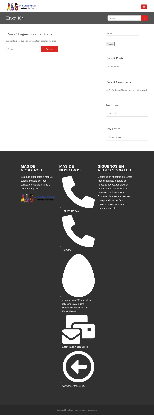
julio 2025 (112, 113)
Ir (144, 18)
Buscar (109, 33)
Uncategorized (115, 137)
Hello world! (114, 66)
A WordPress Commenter (120, 90)
